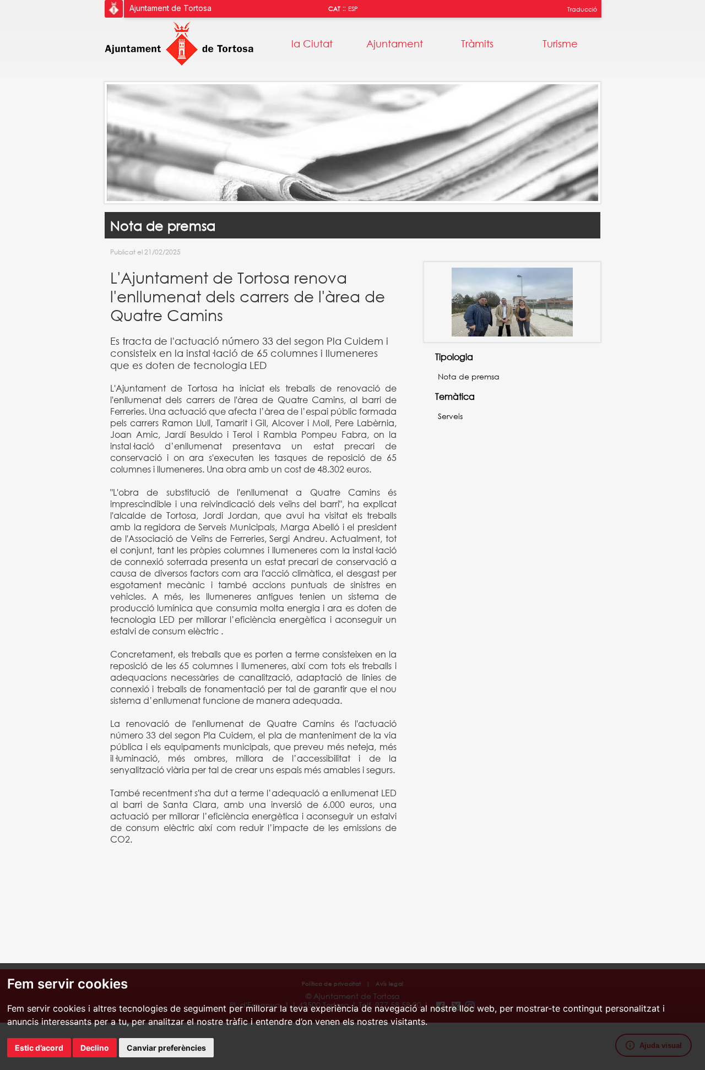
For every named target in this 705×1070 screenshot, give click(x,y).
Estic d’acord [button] (39, 1047)
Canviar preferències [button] (166, 1047)
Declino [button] (94, 1047)
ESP (353, 8)
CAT (334, 8)
